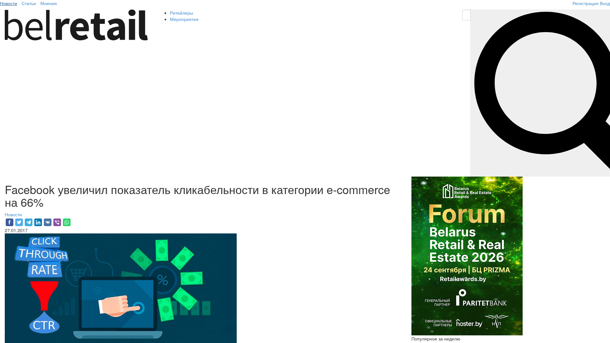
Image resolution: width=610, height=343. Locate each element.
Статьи (29, 3)
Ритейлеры (181, 13)
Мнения (48, 3)
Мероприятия (184, 19)
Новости (8, 3)
